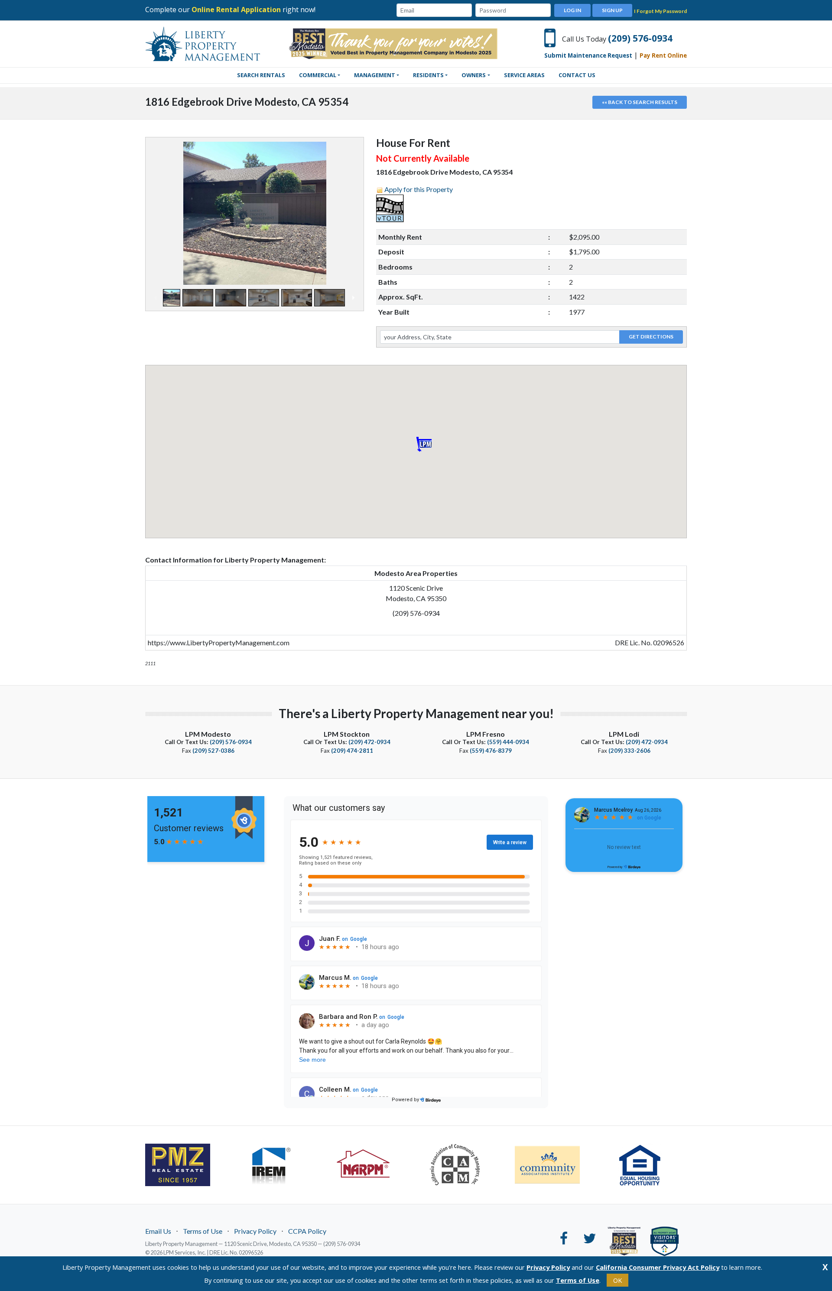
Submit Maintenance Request (588, 55)
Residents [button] (428, 75)
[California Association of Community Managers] (462, 1164)
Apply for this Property (418, 189)
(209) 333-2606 (629, 750)
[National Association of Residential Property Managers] (370, 1164)
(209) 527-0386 (213, 750)
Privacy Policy (255, 1231)
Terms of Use (202, 1231)
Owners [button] (474, 75)
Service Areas (524, 75)
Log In (572, 10)
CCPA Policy (307, 1231)
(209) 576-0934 (640, 38)
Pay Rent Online (663, 55)
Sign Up (612, 10)
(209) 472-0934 (369, 741)
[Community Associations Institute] (554, 1165)
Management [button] (374, 75)
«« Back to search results (639, 102)
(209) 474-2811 (352, 750)
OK (617, 1280)
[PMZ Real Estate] (184, 1165)
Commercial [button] (317, 75)
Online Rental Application (236, 9)
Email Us (158, 1231)
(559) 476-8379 (491, 750)
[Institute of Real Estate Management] (277, 1164)
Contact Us (577, 75)
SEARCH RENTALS (261, 75)
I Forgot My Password (660, 11)
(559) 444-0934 (508, 741)
